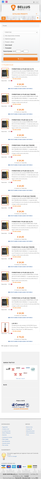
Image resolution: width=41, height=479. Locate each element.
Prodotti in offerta (9, 42)
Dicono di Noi (29, 427)
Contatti (26, 476)
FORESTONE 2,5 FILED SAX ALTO (23, 69)
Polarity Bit (18, 478)
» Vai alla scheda (16, 78)
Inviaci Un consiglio (12, 456)
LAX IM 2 (14, 323)
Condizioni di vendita (7, 437)
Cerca (21, 59)
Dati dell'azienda (6, 441)
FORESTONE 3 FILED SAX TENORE (23, 145)
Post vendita (5, 445)
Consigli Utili (29, 429)
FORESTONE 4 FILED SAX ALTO (22, 221)
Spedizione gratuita (10, 39)
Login (37, 2)
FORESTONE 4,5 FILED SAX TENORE (24, 298)
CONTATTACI (12, 88)
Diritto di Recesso (6, 432)
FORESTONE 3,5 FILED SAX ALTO (23, 171)
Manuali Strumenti (30, 431)
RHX (37, 478)
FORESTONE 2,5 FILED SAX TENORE (24, 94)
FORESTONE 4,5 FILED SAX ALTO (23, 272)
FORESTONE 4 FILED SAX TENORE (23, 247)
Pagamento (5, 427)
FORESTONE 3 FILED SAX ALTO (22, 120)
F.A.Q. (27, 434)
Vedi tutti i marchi (20, 378)
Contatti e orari (5, 429)
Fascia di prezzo (7, 51)
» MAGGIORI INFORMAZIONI (20, 409)
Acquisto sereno (6, 443)
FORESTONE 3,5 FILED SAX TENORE (24, 196)
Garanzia (4, 434)
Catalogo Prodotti (20, 14)
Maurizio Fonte (26, 478)
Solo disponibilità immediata (12, 35)
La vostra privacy (6, 431)
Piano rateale (5, 439)
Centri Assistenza (30, 432)
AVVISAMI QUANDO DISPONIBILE (25, 88)
